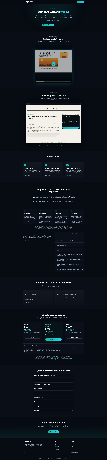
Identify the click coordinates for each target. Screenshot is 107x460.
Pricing (56, 1)
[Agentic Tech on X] (26, 453)
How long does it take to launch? (41, 406)
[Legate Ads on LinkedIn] (24, 453)
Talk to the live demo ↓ (48, 24)
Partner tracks (73, 444)
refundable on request (58, 356)
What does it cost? (38, 397)
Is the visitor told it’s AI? (39, 393)
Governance (61, 1)
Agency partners (77, 348)
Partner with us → (57, 27)
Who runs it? (37, 410)
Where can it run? (38, 388)
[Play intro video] (53, 64)
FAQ (65, 1)
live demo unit (56, 84)
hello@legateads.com (26, 448)
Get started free (81, 1)
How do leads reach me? (39, 401)
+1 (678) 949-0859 (26, 449)
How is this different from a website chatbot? (44, 375)
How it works (50, 1)
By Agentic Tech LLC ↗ (75, 452)
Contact (73, 1)
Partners (69, 1)
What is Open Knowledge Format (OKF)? (43, 384)
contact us (52, 358)
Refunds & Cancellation (75, 447)
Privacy (72, 449)
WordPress (57, 449)
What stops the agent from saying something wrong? (46, 380)
